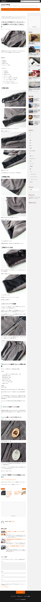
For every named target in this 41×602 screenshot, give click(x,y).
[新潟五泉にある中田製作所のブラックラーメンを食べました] (31, 117)
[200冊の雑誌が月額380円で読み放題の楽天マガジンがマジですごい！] (3, 541)
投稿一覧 (12, 521)
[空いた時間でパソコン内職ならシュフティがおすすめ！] (3, 533)
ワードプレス (32, 163)
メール (2, 575)
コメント (2, 561)
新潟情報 (36, 55)
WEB (30, 161)
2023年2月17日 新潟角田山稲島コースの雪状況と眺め (37, 111)
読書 (30, 145)
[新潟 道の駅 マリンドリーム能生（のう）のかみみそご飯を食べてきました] (31, 106)
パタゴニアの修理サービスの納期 (10, 79)
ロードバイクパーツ (34, 176)
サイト (2, 579)
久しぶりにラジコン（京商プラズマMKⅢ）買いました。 (23, 1)
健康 (30, 140)
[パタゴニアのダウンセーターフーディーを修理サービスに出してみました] (3, 493)
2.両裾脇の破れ (6, 72)
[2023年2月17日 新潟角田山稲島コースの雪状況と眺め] (31, 112)
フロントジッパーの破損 (7, 76)
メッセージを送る (9, 9)
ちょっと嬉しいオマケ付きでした (8, 81)
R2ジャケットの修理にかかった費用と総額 (10, 77)
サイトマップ (13, 596)
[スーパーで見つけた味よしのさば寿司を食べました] (23, 493)
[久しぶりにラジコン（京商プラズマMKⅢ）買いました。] (31, 100)
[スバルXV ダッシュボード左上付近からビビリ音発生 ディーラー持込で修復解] (31, 123)
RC (31, 171)
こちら (19, 484)
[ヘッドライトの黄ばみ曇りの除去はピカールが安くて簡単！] (3, 547)
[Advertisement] (14, 508)
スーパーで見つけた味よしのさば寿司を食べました (17, 492)
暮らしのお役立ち (36, 91)
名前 (2, 571)
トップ (3, 9)
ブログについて (16, 9)
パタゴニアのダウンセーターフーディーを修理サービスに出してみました (9, 494)
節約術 (31, 148)
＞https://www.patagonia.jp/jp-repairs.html (8, 479)
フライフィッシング (34, 179)
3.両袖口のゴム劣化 (6, 74)
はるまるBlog (5, 4)
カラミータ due (33, 174)
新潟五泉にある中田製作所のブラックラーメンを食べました (37, 116)
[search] (39, 1)
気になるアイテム (32, 158)
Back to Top (20, 592)
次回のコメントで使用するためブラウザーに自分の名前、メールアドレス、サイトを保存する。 (13, 584)
